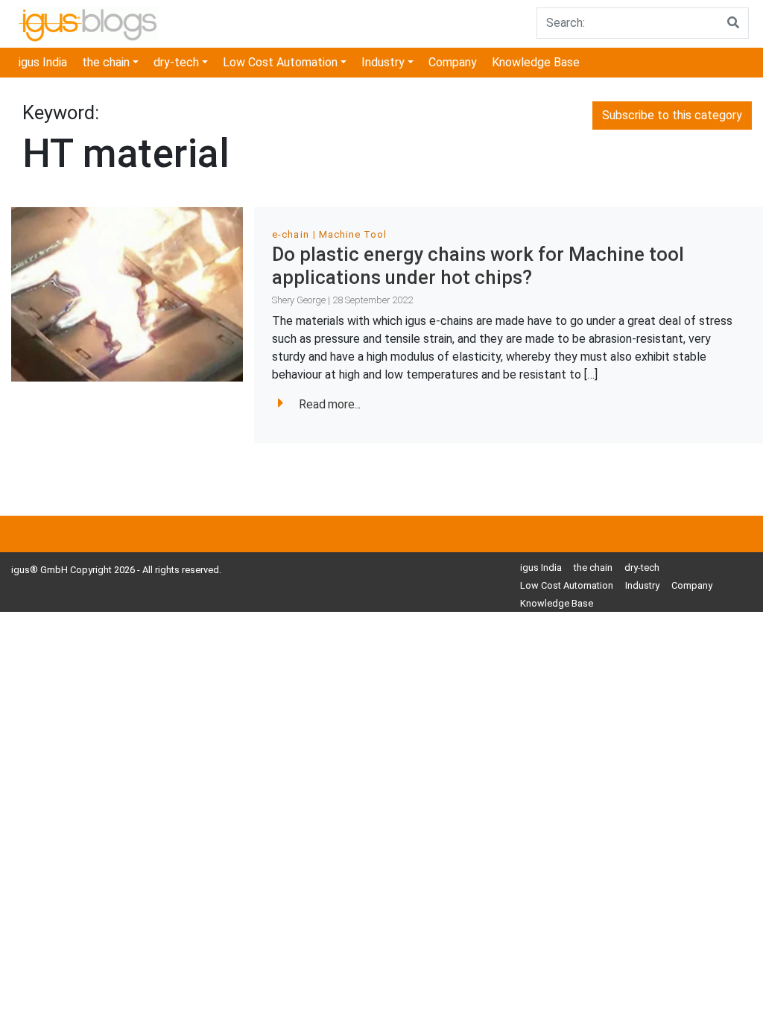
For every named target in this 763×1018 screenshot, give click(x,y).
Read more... (330, 404)
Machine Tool (353, 234)
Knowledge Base (536, 62)
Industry (383, 62)
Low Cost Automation (280, 62)
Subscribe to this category (672, 115)
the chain (106, 62)
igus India (43, 62)
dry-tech (176, 62)
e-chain (290, 234)
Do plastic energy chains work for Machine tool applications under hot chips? (478, 265)
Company (452, 62)
